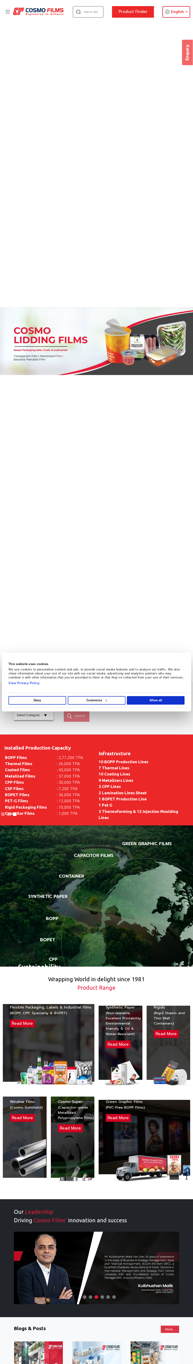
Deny (37, 700)
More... (170, 1329)
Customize (94, 700)
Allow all (155, 700)
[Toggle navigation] (7, 11)
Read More (22, 1023)
